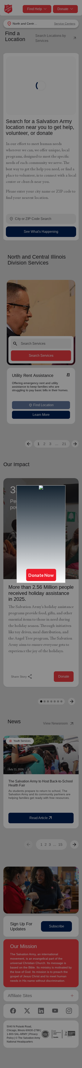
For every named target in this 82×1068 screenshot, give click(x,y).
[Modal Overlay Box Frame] (40, 534)
